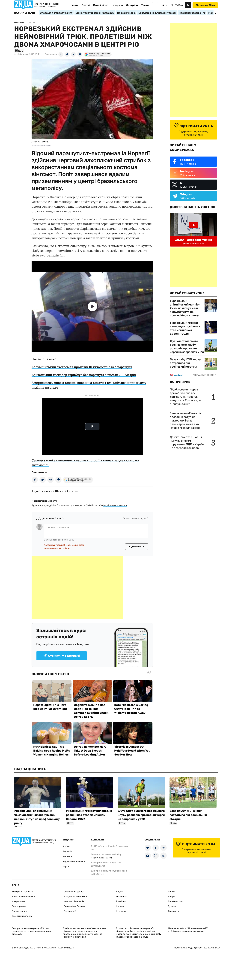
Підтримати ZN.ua (205, 5)
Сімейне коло (175, 901)
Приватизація (19, 911)
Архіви (66, 846)
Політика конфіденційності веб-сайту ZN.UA (197, 948)
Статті (86, 5)
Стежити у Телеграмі (64, 655)
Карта (65, 866)
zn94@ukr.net (98, 866)
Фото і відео (100, 5)
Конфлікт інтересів (74, 901)
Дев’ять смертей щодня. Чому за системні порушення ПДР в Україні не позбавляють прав (187, 442)
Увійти (179, 5)
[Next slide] (215, 12)
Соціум (171, 891)
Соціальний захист (74, 891)
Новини (73, 5)
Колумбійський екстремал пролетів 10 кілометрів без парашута (82, 367)
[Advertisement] (77, 587)
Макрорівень (18, 901)
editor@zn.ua (97, 874)
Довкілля (121, 901)
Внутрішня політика (22, 891)
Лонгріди (132, 5)
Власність (173, 911)
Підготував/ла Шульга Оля (52, 491)
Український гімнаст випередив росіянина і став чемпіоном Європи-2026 (185, 328)
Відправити (136, 546)
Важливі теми (24, 13)
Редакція (67, 851)
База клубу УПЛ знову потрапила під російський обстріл (185, 363)
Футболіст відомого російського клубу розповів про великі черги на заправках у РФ (187, 346)
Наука (119, 891)
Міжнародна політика (23, 896)
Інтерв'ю (117, 5)
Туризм (172, 906)
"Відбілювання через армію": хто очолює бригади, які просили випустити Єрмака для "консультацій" (185, 397)
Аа (188, 5)
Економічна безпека (75, 906)
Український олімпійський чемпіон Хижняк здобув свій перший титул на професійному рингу (185, 308)
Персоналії (69, 911)
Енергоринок (19, 906)
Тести (145, 5)
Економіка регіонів (22, 916)
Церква (120, 906)
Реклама (67, 856)
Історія (171, 896)
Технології (121, 896)
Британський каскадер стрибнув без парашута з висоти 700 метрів (84, 375)
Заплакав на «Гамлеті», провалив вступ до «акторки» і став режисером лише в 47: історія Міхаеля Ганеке (186, 421)
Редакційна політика (73, 861)
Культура (121, 911)
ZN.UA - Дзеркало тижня (193, 239)
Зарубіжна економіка (75, 896)
